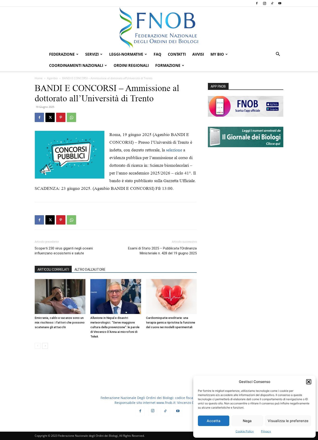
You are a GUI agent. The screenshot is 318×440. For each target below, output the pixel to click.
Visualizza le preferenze (288, 421)
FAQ (157, 54)
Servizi (92, 54)
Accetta (213, 421)
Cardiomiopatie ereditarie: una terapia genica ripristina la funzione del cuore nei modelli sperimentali (170, 322)
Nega (247, 421)
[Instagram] (264, 3)
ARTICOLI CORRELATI (53, 269)
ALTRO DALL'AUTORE (89, 269)
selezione (174, 149)
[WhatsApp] (71, 117)
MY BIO (217, 54)
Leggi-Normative (126, 54)
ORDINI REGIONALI (131, 65)
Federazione (62, 54)
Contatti (177, 54)
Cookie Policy (245, 431)
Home (39, 78)
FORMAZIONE (167, 65)
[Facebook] (256, 3)
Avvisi (198, 54)
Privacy (266, 431)
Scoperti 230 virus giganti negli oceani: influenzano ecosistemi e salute (64, 250)
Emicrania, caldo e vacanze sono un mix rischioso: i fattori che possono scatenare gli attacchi (60, 322)
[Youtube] (279, 3)
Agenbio (52, 78)
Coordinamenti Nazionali (76, 65)
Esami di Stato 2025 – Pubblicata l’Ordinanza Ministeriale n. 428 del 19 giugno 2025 (162, 250)
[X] (50, 117)
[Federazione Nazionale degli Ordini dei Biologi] (159, 28)
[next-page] (45, 346)
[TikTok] (272, 3)
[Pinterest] (60, 117)
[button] (308, 381)
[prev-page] (38, 346)
